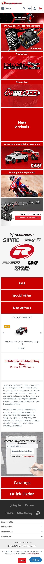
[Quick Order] (22, 494)
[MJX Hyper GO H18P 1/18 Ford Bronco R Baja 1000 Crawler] (22, 331)
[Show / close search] (24, 8)
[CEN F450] (22, 155)
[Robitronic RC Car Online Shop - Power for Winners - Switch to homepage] (11, 3)
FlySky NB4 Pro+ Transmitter (22, 18)
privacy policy (29, 456)
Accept (22, 560)
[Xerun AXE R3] (22, 37)
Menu (8, 8)
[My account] (35, 8)
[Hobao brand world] (22, 268)
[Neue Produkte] (22, 124)
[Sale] (22, 283)
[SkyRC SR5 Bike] (22, 183)
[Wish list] (29, 8)
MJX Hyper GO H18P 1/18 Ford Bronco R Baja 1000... (22, 343)
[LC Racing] (22, 65)
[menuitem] (6, 8)
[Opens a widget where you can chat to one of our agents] (35, 560)
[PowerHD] (22, 93)
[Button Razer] (28, 221)
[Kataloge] (22, 483)
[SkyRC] (38, 195)
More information (32, 554)
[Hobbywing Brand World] (22, 234)
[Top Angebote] (22, 295)
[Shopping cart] (40, 8)
